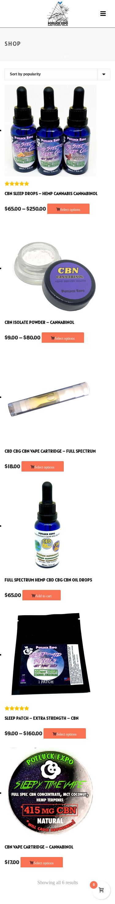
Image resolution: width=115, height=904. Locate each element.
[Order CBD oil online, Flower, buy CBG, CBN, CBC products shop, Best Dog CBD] (57, 13)
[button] (41, 596)
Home (51, 56)
